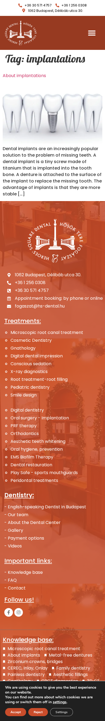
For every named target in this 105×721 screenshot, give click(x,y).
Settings (61, 712)
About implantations (24, 76)
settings (59, 702)
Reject (38, 712)
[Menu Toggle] (92, 33)
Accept (15, 712)
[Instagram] (18, 612)
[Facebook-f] (8, 612)
